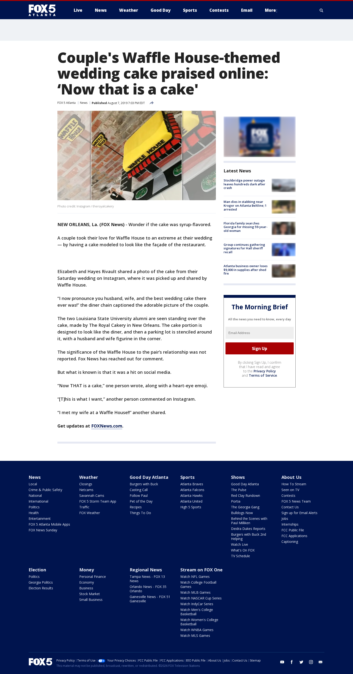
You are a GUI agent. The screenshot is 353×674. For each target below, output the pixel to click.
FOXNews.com (106, 426)
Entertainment (40, 518)
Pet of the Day (141, 501)
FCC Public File (292, 530)
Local (33, 484)
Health (34, 512)
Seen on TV (290, 489)
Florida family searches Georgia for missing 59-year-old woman (246, 227)
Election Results (41, 588)
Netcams (86, 489)
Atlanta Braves (191, 484)
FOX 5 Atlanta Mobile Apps (49, 524)
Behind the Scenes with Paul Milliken (249, 520)
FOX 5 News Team (296, 501)
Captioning (289, 541)
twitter (301, 662)
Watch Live (239, 544)
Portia (235, 501)
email (320, 662)
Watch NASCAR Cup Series (201, 598)
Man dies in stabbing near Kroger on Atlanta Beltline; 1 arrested (245, 205)
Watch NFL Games (195, 576)
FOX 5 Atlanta (66, 103)
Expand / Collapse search (321, 10)
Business (86, 588)
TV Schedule (240, 556)
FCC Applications (294, 535)
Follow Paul (139, 495)
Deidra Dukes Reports (248, 528)
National (35, 495)
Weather (88, 477)
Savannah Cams (91, 495)
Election (37, 570)
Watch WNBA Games (196, 629)
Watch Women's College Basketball (199, 621)
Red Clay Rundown (245, 495)
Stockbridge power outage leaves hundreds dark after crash (244, 184)
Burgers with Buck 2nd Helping (248, 536)
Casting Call (139, 489)
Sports (187, 477)
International (38, 501)
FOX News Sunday (43, 530)
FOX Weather (89, 512)
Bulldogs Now (242, 512)
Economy (86, 582)
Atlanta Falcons (192, 489)
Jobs (284, 518)
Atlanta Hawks (191, 495)
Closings (85, 484)
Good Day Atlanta (149, 477)
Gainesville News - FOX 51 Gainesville (150, 598)
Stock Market (89, 594)
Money (86, 570)
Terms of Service (263, 375)
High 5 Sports (190, 507)
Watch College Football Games (198, 584)
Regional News (146, 570)
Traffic (84, 507)
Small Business (91, 599)
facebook (292, 662)
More (270, 10)
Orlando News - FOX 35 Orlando (148, 588)
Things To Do (140, 512)
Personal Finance (92, 576)
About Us (291, 477)
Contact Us (290, 507)
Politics (34, 507)
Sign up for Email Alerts (299, 512)
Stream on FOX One (201, 570)
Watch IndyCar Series (196, 604)
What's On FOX (243, 550)
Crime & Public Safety (45, 489)
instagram (311, 662)
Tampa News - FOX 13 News (147, 578)
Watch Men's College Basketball (196, 611)
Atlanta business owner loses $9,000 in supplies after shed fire (246, 269)
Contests (288, 495)
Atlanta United (191, 501)
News (83, 103)
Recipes (136, 507)
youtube (282, 662)
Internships (289, 524)
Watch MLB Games (195, 592)
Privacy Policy (265, 371)
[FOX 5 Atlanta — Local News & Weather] (44, 10)
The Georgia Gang (245, 507)
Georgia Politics (41, 582)
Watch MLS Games (195, 635)
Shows (238, 477)
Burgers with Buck (144, 484)
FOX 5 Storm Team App (97, 501)
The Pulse (238, 489)
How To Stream (293, 484)
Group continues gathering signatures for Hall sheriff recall (244, 248)
